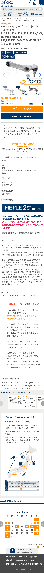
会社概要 (33, 556)
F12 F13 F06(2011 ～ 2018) (30, 385)
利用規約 (18, 134)
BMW (3, 383)
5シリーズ (12, 383)
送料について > (7, 103)
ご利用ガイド (22, 556)
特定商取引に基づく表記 (25, 560)
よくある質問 (24, 564)
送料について (37, 564)
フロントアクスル (8, 388)
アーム (20, 388)
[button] (9, 91)
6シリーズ (12, 385)
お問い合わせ (11, 564)
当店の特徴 (10, 556)
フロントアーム (32, 388)
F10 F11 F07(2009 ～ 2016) (30, 383)
